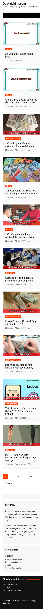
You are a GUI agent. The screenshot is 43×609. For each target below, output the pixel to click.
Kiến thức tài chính (13, 138)
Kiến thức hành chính (12, 590)
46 (31, 477)
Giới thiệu (9, 556)
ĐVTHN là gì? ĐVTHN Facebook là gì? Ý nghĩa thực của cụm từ (21, 457)
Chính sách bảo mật (13, 562)
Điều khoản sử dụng (13, 559)
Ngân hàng (10, 273)
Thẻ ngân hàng (11, 404)
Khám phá (9, 450)
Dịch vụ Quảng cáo (13, 568)
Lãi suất (9, 229)
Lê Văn (10, 61)
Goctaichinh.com (14, 3)
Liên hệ (8, 565)
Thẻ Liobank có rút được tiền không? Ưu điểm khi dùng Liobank (20, 411)
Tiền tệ (8, 49)
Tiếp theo (8, 483)
